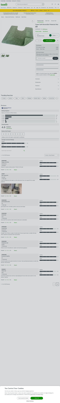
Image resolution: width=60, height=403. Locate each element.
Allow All (37, 398)
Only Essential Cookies (23, 398)
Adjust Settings (30, 401)
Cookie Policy (32, 394)
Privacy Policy (40, 394)
